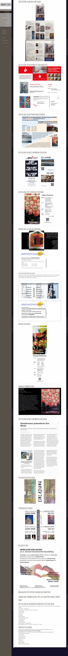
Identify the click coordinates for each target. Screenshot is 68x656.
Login (65, 647)
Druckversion (16, 647)
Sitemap (20, 647)
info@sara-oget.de (5, 40)
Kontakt (3, 37)
